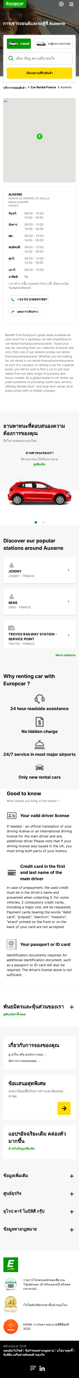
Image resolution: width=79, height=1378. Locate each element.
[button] (40, 136)
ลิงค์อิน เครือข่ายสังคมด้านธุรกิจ (24, 1354)
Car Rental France (43, 87)
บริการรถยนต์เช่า (14, 87)
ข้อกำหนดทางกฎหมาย (39, 1350)
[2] (43, 522)
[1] (36, 522)
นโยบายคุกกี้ (65, 1350)
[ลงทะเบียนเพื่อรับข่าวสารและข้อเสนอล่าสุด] (64, 1108)
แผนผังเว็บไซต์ (12, 1350)
